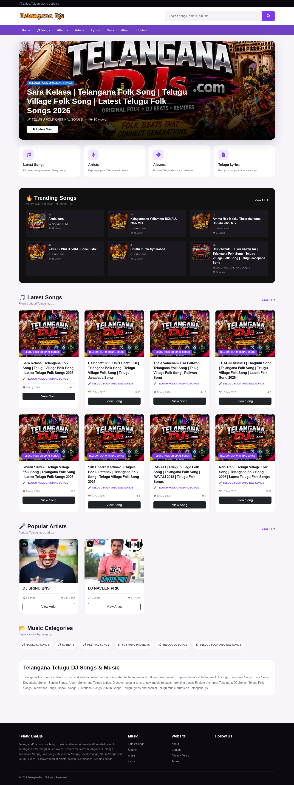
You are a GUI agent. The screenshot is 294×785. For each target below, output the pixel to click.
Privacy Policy (180, 755)
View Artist (48, 606)
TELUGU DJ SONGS (174, 644)
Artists (79, 30)
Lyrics (95, 30)
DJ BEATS (68, 644)
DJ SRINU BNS (36, 588)
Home (26, 30)
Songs (45, 30)
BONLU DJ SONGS (37, 644)
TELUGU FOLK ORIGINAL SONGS (220, 644)
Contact (141, 30)
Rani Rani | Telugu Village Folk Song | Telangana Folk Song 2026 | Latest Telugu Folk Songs (244, 472)
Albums (62, 30)
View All (260, 200)
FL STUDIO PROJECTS (135, 644)
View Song (49, 396)
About (125, 30)
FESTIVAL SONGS (98, 644)
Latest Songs (136, 744)
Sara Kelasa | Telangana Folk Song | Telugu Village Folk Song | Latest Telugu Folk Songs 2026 (48, 368)
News (110, 30)
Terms (175, 761)
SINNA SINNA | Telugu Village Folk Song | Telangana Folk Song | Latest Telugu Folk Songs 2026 (49, 472)
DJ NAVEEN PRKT (104, 588)
